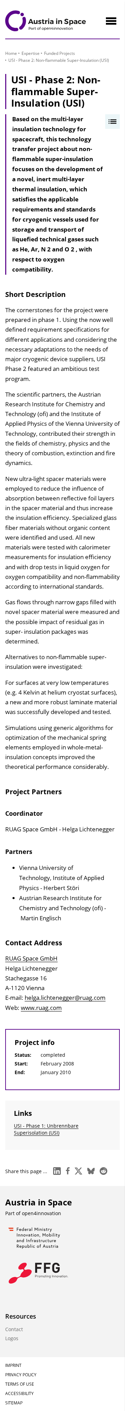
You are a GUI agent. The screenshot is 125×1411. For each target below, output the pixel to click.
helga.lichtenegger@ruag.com (65, 998)
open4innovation (41, 1213)
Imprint (13, 1365)
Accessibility (19, 1393)
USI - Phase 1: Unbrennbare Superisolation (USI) (46, 1129)
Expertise (31, 53)
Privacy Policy (20, 1375)
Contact (14, 1329)
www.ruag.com (41, 1008)
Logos (11, 1338)
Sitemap (14, 1403)
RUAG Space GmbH (31, 958)
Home (11, 53)
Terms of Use (19, 1384)
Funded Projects (59, 53)
